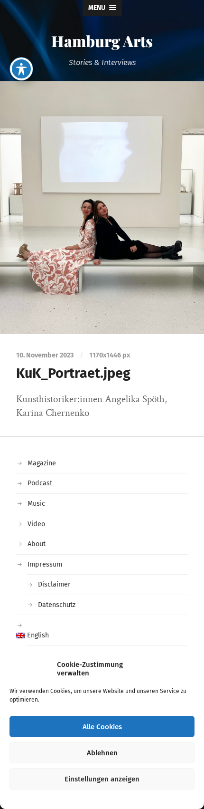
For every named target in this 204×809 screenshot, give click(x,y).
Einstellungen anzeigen (102, 779)
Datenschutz (56, 605)
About (37, 544)
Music (36, 504)
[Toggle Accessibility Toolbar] (21, 69)
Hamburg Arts (102, 40)
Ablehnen (102, 753)
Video (36, 524)
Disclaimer (54, 584)
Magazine (42, 463)
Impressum (45, 564)
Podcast (40, 483)
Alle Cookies (102, 726)
